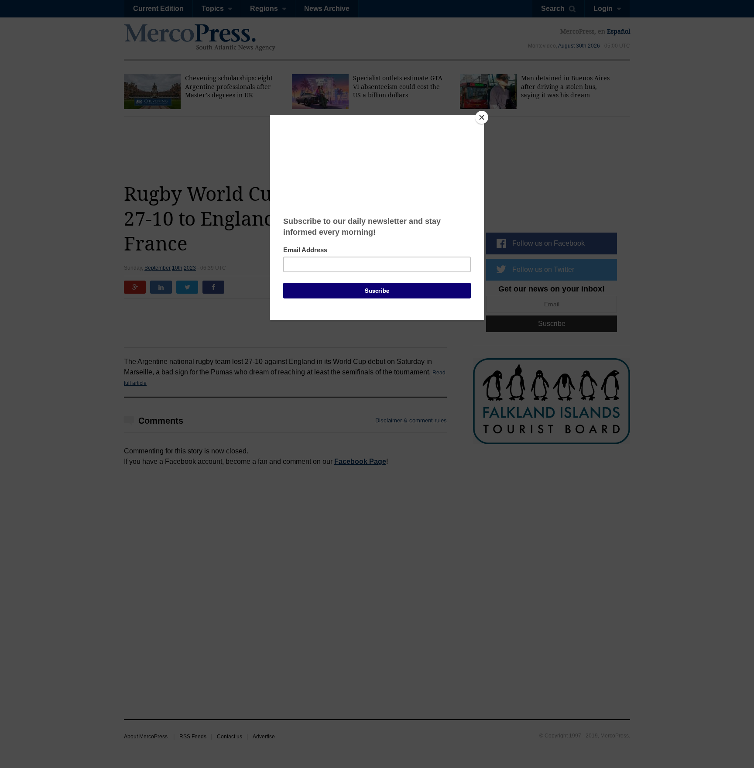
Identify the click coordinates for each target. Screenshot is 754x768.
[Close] (481, 117)
